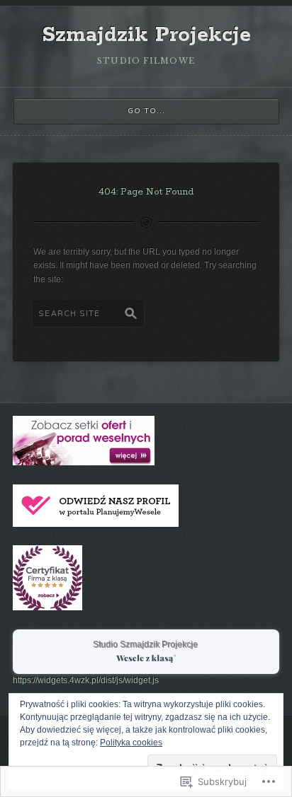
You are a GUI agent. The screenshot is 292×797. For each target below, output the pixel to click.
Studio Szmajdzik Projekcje (146, 645)
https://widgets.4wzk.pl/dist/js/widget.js (86, 680)
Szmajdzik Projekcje (146, 35)
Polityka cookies (131, 742)
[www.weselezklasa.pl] (84, 462)
